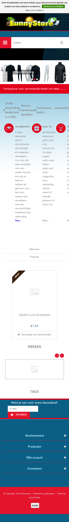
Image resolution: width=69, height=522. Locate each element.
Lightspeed (49, 494)
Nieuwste (34, 249)
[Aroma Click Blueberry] (34, 292)
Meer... (18, 220)
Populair (34, 257)
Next (64, 72)
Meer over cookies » (35, 10)
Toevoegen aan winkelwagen (36, 334)
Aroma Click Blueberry (34, 315)
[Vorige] (57, 356)
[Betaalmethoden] (35, 505)
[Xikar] (34, 369)
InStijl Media (34, 498)
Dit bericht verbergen (53, 6)
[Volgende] (62, 356)
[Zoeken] (62, 42)
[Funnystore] (34, 25)
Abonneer (21, 414)
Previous (5, 72)
